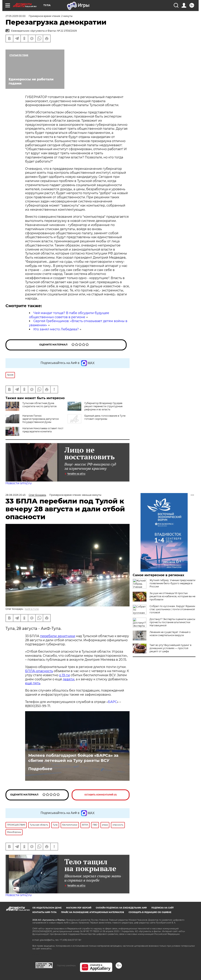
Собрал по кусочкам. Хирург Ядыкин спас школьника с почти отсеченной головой (172, 609)
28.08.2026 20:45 (15, 494)
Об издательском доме (47, 908)
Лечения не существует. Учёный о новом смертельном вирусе (170, 634)
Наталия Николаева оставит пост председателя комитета (42, 430)
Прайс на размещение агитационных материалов (92, 912)
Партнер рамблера (66, 965)
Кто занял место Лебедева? (56, 329)
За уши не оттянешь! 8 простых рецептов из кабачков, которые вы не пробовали (172, 596)
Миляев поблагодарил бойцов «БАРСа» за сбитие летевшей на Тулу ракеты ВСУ (73, 758)
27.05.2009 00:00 (15, 16)
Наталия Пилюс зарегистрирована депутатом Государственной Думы (40, 418)
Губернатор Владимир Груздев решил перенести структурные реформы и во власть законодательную (95, 408)
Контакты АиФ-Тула (44, 912)
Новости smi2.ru (18, 483)
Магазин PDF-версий (78, 908)
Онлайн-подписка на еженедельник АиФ (121, 908)
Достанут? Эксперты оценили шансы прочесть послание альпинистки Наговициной (172, 622)
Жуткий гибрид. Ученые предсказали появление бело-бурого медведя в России (172, 583)
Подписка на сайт (162, 908)
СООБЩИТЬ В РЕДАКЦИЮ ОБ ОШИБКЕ (150, 912)
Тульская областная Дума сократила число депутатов (39, 405)
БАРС (112, 702)
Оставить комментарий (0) (100, 795)
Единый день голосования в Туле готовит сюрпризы (104, 417)
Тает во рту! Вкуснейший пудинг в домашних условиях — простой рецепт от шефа (170, 648)
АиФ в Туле (32, 608)
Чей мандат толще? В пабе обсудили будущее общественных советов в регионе (69, 315)
